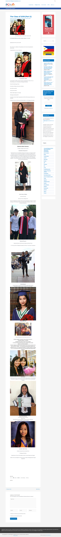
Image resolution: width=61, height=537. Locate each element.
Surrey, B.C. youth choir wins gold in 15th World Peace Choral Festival (48, 67)
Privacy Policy (15, 535)
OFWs (48, 4)
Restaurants (46, 188)
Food (45, 167)
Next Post (38, 489)
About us (52, 4)
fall (44, 162)
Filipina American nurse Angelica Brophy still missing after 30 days (48, 83)
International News (47, 175)
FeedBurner (51, 108)
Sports (45, 191)
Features (45, 164)
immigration (46, 173)
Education (23, 18)
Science (45, 189)
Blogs (45, 154)
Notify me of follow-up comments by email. (18, 513)
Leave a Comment (13, 18)
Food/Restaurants (47, 169)
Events (45, 161)
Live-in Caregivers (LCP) (48, 176)
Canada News (31, 4)
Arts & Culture (43, 4)
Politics (45, 183)
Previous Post (8, 489)
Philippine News (37, 4)
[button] (54, 4)
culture (45, 157)
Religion (45, 186)
